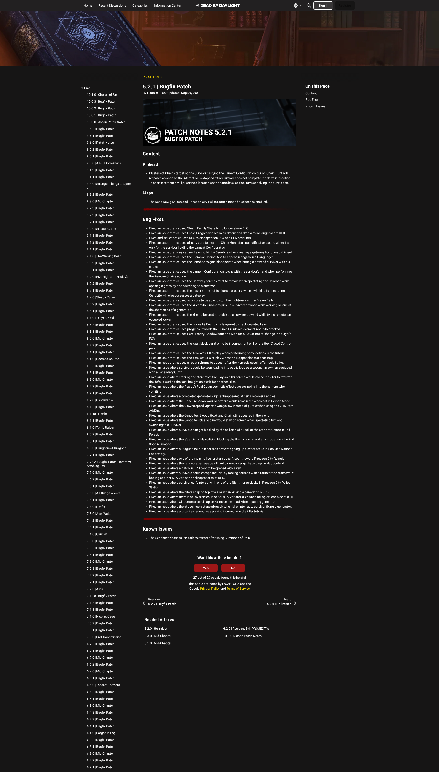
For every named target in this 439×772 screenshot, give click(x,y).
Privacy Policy (210, 588)
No (233, 568)
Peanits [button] (152, 93)
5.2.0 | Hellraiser (156, 628)
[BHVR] (218, 6)
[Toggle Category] (82, 88)
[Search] (309, 5)
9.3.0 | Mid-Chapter (158, 636)
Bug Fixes (312, 99)
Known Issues (315, 106)
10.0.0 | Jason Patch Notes (242, 636)
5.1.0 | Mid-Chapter (158, 643)
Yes (206, 568)
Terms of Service (238, 588)
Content (311, 93)
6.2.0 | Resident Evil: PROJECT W (246, 628)
